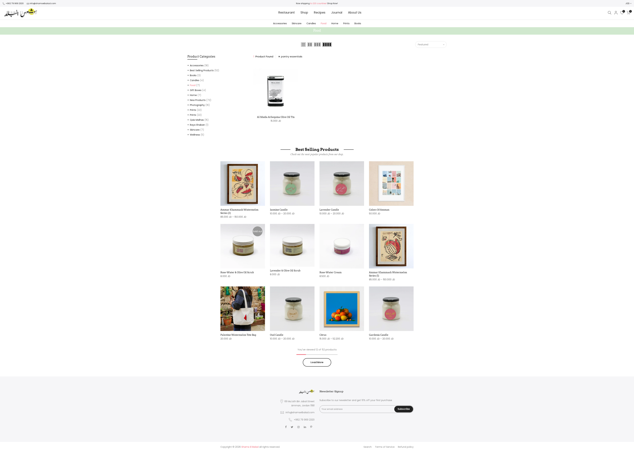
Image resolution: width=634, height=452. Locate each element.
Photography (197, 105)
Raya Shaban (197, 124)
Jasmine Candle (279, 209)
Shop (304, 12)
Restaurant (286, 12)
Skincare (296, 23)
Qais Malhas (197, 120)
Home (334, 23)
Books (357, 23)
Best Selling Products (202, 70)
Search (368, 447)
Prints (346, 23)
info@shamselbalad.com (43, 3)
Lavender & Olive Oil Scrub (285, 270)
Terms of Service (385, 447)
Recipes (319, 12)
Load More (317, 362)
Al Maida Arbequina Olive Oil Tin (276, 117)
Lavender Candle (329, 209)
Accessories (280, 23)
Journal (336, 12)
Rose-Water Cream (330, 272)
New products (198, 100)
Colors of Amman (379, 209)
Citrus (322, 335)
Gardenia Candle (378, 335)
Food (323, 23)
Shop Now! (332, 3)
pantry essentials (291, 56)
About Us (354, 12)
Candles (311, 23)
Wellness (195, 134)
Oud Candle (276, 335)
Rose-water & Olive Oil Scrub (237, 272)
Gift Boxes (195, 90)
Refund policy (406, 447)
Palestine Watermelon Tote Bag (238, 335)
